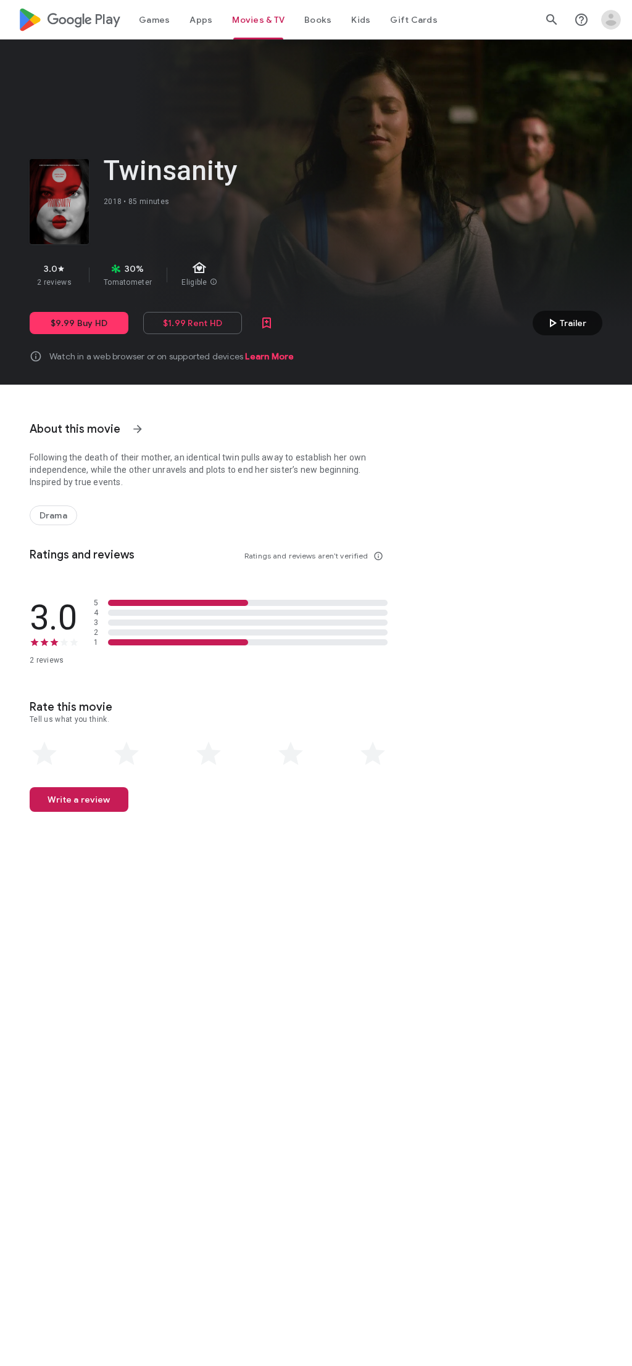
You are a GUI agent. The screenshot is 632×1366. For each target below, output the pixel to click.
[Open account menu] (611, 20)
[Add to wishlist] (266, 323)
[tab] (154, 19)
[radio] (44, 754)
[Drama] (53, 515)
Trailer (565, 323)
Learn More (269, 356)
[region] (239, 274)
